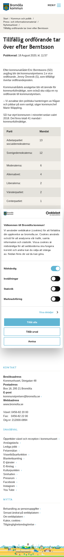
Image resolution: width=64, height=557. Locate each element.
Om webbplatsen (13, 516)
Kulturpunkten (11, 470)
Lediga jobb (10, 446)
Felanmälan (10, 450)
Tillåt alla (32, 322)
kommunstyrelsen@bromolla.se (21, 396)
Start (5, 18)
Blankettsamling (13, 458)
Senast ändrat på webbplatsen (21, 512)
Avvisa (32, 341)
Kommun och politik (21, 18)
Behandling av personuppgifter (21, 508)
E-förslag (8, 466)
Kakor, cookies (11, 520)
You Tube (9, 490)
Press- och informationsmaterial (19, 21)
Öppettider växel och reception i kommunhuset (30, 438)
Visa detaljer (46, 312)
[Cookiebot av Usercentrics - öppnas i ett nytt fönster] (46, 213)
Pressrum (9, 478)
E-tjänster (9, 462)
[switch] (55, 278)
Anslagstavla (11, 442)
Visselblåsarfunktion (15, 454)
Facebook (9, 482)
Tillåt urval (32, 331)
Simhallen (9, 474)
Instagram (9, 486)
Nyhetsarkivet (10, 25)
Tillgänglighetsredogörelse (18, 524)
